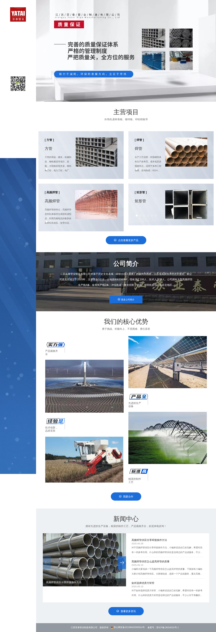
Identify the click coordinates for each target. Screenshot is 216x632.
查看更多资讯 (128, 611)
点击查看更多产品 (128, 240)
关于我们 (18, 35)
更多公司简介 (127, 299)
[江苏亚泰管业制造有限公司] (18, 14)
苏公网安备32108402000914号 (129, 627)
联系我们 (18, 67)
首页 (18, 29)
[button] (207, 50)
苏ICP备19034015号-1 (167, 627)
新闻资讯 (18, 61)
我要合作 (128, 496)
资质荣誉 (18, 54)
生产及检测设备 (18, 48)
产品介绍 (18, 42)
